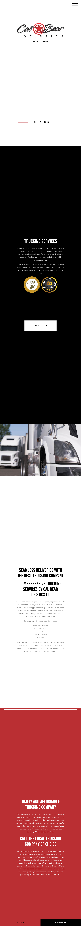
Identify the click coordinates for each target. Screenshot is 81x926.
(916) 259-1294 (40, 122)
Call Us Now (20, 923)
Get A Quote (40, 325)
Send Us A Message (60, 923)
